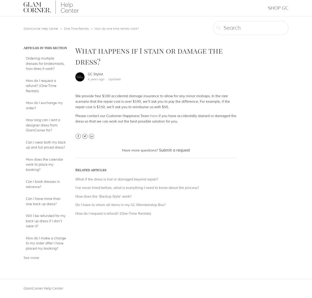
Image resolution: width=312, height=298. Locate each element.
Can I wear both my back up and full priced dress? (46, 145)
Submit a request (174, 150)
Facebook (78, 136)
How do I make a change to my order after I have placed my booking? (46, 243)
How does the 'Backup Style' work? (103, 196)
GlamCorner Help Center (41, 28)
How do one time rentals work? (117, 28)
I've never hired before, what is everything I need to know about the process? (137, 188)
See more (31, 258)
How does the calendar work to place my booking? (44, 164)
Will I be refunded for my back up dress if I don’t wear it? (46, 221)
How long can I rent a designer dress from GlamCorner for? (43, 125)
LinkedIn (91, 136)
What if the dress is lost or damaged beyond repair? (116, 179)
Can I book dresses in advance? (43, 184)
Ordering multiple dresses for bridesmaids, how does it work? (45, 63)
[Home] (51, 13)
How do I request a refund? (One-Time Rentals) (41, 86)
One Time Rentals (76, 28)
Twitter (85, 136)
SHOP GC (278, 8)
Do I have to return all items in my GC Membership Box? (120, 205)
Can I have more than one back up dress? (43, 201)
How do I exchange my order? (44, 105)
